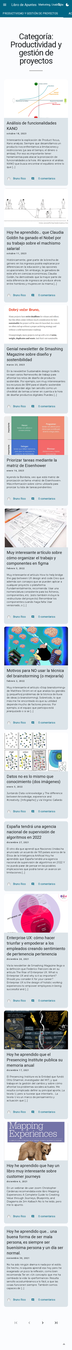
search (59, 5)
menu (5, 5)
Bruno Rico (19, 178)
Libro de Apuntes (24, 5)
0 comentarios (43, 178)
